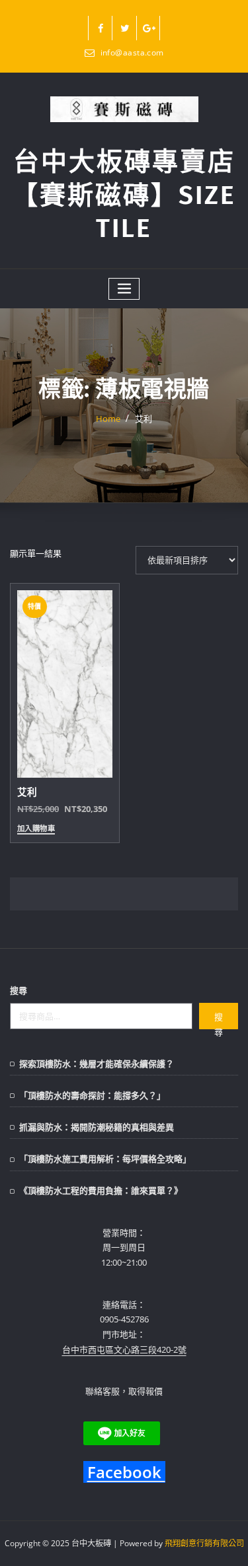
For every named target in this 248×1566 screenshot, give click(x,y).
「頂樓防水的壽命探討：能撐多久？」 (92, 1095)
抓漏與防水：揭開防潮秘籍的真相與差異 (96, 1127)
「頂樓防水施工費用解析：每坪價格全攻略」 (105, 1159)
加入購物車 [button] (36, 829)
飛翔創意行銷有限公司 (204, 1543)
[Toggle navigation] (124, 289)
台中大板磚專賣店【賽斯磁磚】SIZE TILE (124, 195)
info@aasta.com (132, 52)
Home (108, 419)
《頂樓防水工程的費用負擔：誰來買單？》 (101, 1190)
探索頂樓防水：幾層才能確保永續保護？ (96, 1064)
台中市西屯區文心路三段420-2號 (124, 1349)
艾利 (143, 419)
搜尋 (18, 990)
